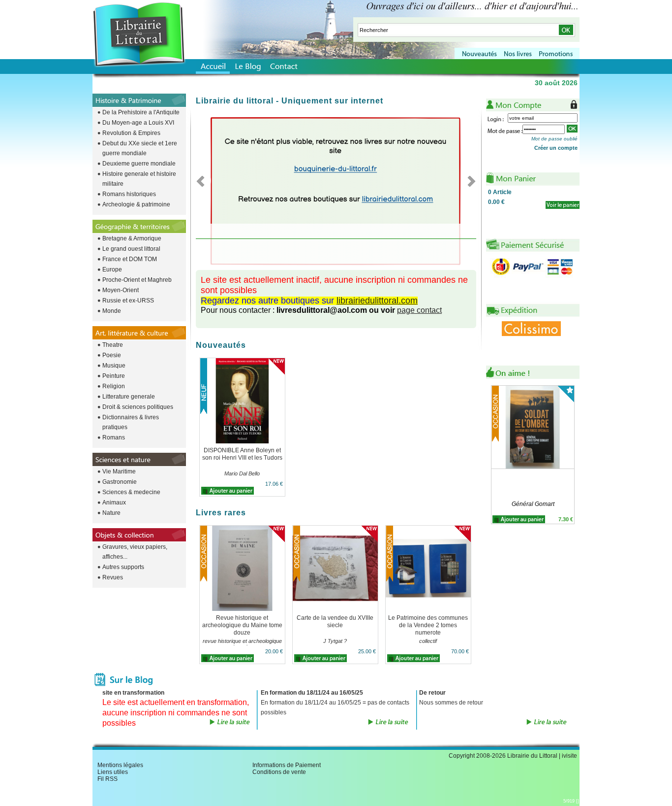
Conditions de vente (279, 772)
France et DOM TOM (129, 259)
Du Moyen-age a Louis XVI (138, 122)
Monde (111, 310)
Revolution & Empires (131, 133)
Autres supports (123, 567)
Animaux (114, 502)
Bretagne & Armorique (131, 238)
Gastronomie (119, 481)
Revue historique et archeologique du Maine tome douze (242, 625)
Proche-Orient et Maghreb (137, 279)
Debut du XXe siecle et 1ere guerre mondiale (139, 148)
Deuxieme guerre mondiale (139, 163)
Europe (112, 269)
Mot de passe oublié (554, 138)
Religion (113, 386)
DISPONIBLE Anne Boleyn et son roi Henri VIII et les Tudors (242, 454)
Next (468, 181)
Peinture (113, 375)
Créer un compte (556, 148)
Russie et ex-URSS (128, 300)
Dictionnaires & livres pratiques (130, 422)
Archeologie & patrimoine (136, 204)
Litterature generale (128, 396)
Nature (111, 512)
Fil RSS (107, 778)
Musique (113, 365)
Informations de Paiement (286, 765)
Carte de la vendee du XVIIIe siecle (335, 621)
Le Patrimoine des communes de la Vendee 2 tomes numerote (428, 625)
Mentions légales (120, 765)
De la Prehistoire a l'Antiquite (141, 112)
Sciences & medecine (131, 492)
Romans (113, 437)
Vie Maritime (119, 471)
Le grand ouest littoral (131, 248)
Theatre (112, 344)
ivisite (569, 755)
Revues (112, 577)
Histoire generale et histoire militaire (139, 178)
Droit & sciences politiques (137, 406)
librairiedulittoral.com (377, 300)
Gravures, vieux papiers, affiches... (134, 551)
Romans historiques (129, 194)
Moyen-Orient (120, 290)
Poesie (111, 355)
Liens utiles (112, 772)
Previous (203, 181)
